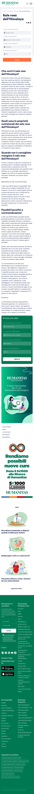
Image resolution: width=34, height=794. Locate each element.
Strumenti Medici (6, 738)
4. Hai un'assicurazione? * (10, 50)
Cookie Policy (22, 663)
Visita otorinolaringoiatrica (25, 717)
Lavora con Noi (22, 624)
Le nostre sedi (6, 432)
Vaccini (3, 744)
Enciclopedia (10, 11)
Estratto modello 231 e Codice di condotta (24, 676)
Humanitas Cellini (19, 767)
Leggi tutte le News (16, 588)
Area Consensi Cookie (24, 668)
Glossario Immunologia (7, 710)
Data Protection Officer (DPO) (24, 672)
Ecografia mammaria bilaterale (24, 736)
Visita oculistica (22, 712)
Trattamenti (4, 741)
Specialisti (4, 736)
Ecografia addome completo (23, 726)
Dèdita (20, 691)
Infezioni (3, 713)
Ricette (3, 731)
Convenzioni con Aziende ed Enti (25, 646)
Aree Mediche (6, 437)
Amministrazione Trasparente (22, 651)
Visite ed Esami (6, 427)
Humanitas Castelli (20, 764)
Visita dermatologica (23, 705)
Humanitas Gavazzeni (7, 767)
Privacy (20, 661)
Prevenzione (4, 723)
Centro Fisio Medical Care (25, 632)
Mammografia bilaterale (24, 732)
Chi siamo (20, 609)
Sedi (19, 611)
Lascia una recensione (24, 689)
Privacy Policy (22, 666)
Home (4, 11)
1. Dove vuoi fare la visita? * (11, 29)
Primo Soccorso (5, 726)
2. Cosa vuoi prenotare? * (10, 36)
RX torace (20, 730)
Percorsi (20, 616)
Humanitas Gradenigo (7, 770)
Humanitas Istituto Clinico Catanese (10, 777)
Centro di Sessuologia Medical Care (24, 638)
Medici (4, 429)
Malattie (3, 718)
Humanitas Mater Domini (8, 764)
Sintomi (3, 733)
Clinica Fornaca (18, 770)
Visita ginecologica (23, 710)
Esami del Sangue (6, 708)
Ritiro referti (21, 686)
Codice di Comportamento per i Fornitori (24, 682)
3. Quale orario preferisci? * (10, 43)
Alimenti (16, 11)
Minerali (3, 720)
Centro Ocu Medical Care (25, 634)
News (19, 619)
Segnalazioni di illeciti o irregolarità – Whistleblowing (24, 656)
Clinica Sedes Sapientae (8, 774)
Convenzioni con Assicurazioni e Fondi (24, 642)
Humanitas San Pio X (23, 761)
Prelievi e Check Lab (24, 626)
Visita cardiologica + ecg (25, 707)
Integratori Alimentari (7, 715)
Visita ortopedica (22, 715)
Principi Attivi (5, 728)
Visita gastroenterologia (24, 720)
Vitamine (3, 746)
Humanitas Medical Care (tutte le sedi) (11, 758)
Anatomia (4, 705)
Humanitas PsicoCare (24, 629)
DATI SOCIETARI (22, 790)
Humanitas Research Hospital (9, 761)
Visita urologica (22, 723)
